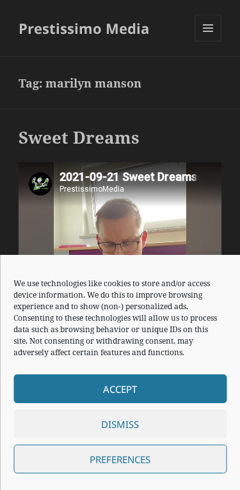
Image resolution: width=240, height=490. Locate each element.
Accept (120, 389)
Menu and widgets (208, 41)
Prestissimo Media (84, 28)
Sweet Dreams (79, 137)
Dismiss (120, 424)
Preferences (120, 459)
